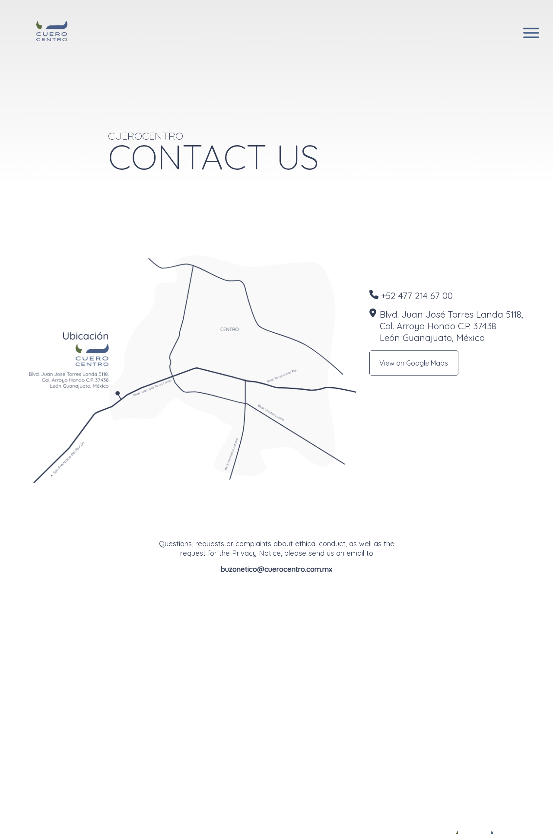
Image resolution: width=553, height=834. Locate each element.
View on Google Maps (413, 363)
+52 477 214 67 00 (417, 295)
